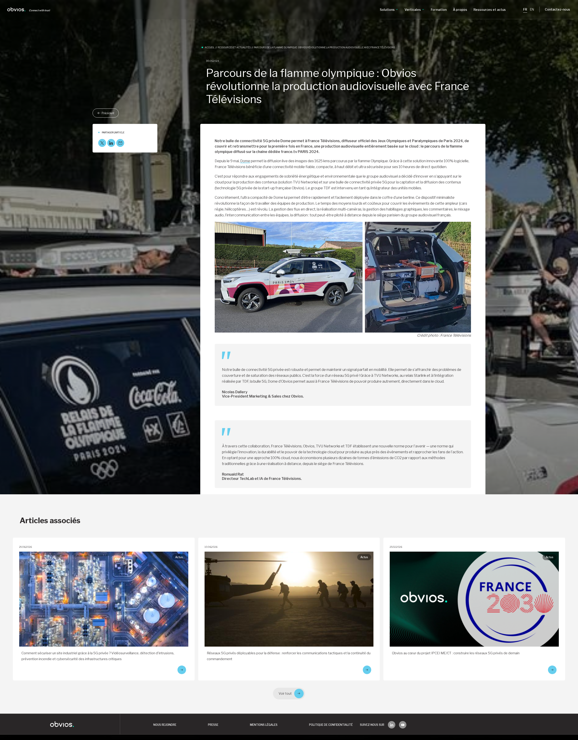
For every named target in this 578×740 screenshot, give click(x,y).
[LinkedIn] (111, 143)
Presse (213, 724)
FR (525, 9)
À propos (460, 10)
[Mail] (120, 143)
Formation (439, 10)
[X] (102, 143)
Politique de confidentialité (331, 724)
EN (532, 9)
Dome (245, 161)
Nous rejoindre (164, 724)
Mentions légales (263, 724)
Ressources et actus (489, 10)
